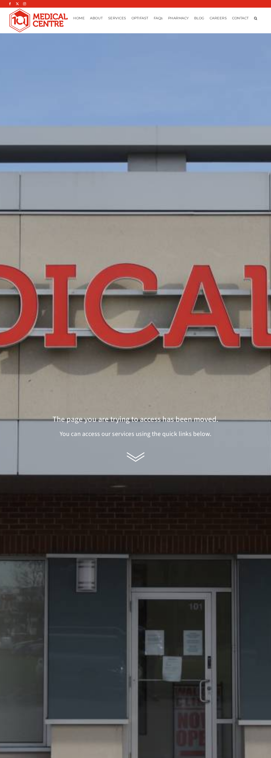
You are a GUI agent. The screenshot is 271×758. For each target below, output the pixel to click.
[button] (255, 18)
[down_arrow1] (135, 452)
